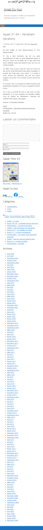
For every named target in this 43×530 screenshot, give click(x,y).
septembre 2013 (13, 437)
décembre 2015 (12, 390)
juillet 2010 (11, 482)
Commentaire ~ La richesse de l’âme (19, 226)
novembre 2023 (12, 276)
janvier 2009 (11, 518)
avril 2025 (10, 256)
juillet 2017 (11, 352)
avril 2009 (10, 511)
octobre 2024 (11, 260)
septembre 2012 (13, 460)
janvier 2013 (11, 451)
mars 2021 (10, 312)
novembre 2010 (12, 478)
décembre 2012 (12, 453)
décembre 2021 (12, 305)
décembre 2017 (12, 341)
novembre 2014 (12, 411)
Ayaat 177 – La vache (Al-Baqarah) (18, 232)
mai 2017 (10, 354)
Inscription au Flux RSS (22, 216)
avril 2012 (10, 471)
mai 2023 (10, 290)
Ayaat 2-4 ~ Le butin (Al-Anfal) (17, 241)
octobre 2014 (11, 413)
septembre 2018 (13, 328)
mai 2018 (10, 332)
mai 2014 (10, 422)
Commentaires (12, 207)
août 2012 (10, 462)
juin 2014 (10, 420)
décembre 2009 (12, 496)
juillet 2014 (11, 417)
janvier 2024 (11, 272)
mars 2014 (10, 426)
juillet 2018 (11, 330)
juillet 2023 (11, 285)
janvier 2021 (11, 316)
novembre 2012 (12, 455)
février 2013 (11, 449)
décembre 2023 (12, 274)
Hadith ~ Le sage (13, 221)
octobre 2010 (11, 480)
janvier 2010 (11, 493)
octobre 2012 (11, 458)
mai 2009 (10, 509)
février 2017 (11, 361)
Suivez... (21, 196)
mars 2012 (10, 473)
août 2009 (10, 505)
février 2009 (11, 516)
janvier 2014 (11, 431)
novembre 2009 (12, 498)
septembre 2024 (13, 263)
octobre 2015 (11, 395)
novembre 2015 (12, 393)
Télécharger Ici (17, 183)
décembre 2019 (12, 323)
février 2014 (11, 428)
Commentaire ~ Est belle (15, 244)
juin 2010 (10, 484)
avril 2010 (10, 489)
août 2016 (10, 372)
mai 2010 (10, 487)
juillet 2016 (11, 375)
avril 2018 (10, 334)
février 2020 (11, 319)
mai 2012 (10, 469)
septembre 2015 (13, 397)
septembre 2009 (13, 502)
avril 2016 (10, 381)
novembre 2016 (12, 366)
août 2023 (10, 283)
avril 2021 (10, 310)
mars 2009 (10, 514)
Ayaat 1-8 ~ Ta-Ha (9, 113)
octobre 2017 (11, 346)
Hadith (9, 211)
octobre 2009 (11, 500)
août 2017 (10, 350)
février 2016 (11, 386)
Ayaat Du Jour (13, 9)
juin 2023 (10, 287)
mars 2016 (10, 384)
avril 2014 (10, 424)
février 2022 (11, 301)
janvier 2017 (11, 363)
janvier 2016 (11, 388)
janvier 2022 (11, 303)
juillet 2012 (11, 464)
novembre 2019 (12, 325)
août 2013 (10, 440)
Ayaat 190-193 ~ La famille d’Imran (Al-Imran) (22, 223)
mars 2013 (10, 446)
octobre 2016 (11, 368)
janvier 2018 (11, 339)
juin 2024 (10, 265)
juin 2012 (10, 467)
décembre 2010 (12, 476)
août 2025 (10, 254)
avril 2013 (10, 444)
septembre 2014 (13, 415)
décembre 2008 (12, 520)
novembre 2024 (12, 258)
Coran (5, 106)
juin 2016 (10, 377)
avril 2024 (10, 267)
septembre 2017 (13, 348)
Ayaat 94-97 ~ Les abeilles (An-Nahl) (19, 230)
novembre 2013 (12, 435)
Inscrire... (9, 196)
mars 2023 (10, 294)
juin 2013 (10, 442)
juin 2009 (10, 507)
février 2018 (11, 337)
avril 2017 (10, 357)
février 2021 (11, 314)
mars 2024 (10, 269)
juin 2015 (10, 402)
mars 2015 (10, 408)
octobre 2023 (11, 278)
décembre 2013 (12, 433)
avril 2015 (10, 406)
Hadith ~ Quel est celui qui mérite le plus (21, 239)
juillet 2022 (11, 296)
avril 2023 (10, 292)
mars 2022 (10, 299)
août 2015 (10, 399)
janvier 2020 (11, 321)
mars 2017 (10, 359)
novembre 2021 (12, 307)
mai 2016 (10, 379)
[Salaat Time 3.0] (10, 181)
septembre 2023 (13, 281)
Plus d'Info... (7, 183)
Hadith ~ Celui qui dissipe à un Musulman (21, 228)
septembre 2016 (13, 370)
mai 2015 (10, 404)
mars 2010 (10, 491)
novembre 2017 (12, 343)
